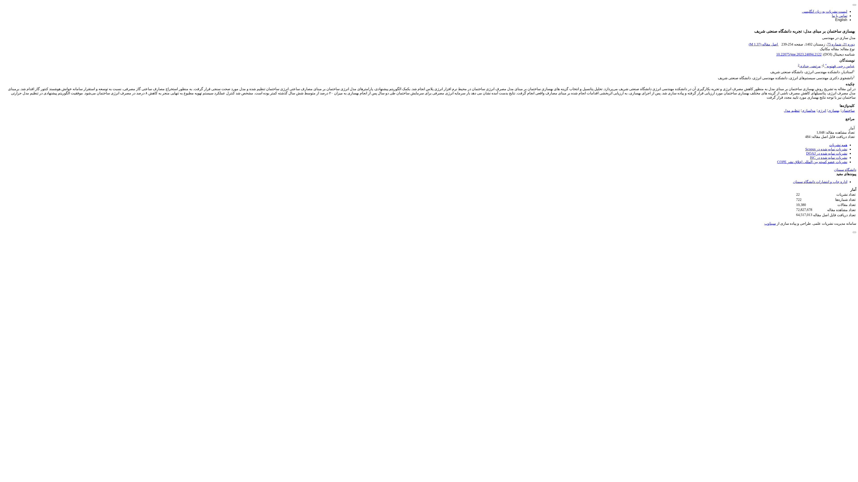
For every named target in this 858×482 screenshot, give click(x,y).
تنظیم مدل (792, 110)
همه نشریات (838, 145)
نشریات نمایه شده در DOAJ (826, 153)
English (841, 20)
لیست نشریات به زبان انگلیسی (824, 11)
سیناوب (770, 223)
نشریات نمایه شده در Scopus (826, 149)
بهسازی (833, 110)
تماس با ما (839, 16)
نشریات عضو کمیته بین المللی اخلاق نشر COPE (812, 162)
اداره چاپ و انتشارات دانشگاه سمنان (820, 182)
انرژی (822, 110)
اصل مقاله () (764, 44)
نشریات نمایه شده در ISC (828, 158)
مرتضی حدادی (810, 66)
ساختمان (848, 110)
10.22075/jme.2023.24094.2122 (799, 54)
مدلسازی (809, 110)
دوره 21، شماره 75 (841, 44)
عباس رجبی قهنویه (840, 66)
